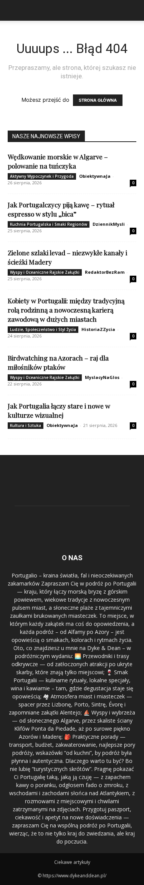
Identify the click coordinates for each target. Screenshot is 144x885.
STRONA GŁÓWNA (98, 100)
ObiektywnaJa (95, 176)
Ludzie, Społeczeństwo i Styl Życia (43, 329)
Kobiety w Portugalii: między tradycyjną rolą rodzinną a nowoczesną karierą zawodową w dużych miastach (66, 309)
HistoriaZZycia (98, 329)
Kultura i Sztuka (25, 425)
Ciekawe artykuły (72, 862)
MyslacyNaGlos (102, 377)
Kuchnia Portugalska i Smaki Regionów (48, 224)
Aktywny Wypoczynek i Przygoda (42, 176)
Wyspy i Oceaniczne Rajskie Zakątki (44, 272)
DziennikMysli (109, 224)
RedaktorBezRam (104, 272)
